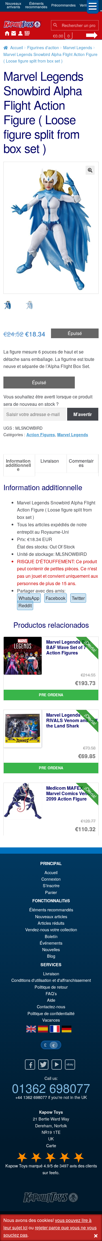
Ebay (70, 1064)
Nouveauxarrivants (13, 5)
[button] (90, 170)
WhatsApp (28, 598)
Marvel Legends (77, 47)
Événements (51, 943)
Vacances (51, 1020)
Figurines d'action (43, 47)
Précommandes (63, 5)
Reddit (25, 605)
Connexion (19, 33)
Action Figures (40, 434)
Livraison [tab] (50, 461)
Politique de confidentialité (51, 1013)
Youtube (57, 1064)
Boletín (51, 936)
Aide (51, 1000)
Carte (51, 1145)
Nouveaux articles (51, 916)
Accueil (5, 33)
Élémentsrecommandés (36, 5)
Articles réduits (51, 923)
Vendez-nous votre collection (51, 929)
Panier (51, 892)
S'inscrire (51, 885)
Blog (51, 956)
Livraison (51, 973)
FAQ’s (51, 993)
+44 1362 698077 (31, 1097)
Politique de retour (51, 987)
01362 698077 (51, 1087)
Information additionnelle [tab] (18, 465)
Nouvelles (26, 33)
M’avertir (82, 414)
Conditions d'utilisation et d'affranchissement (51, 980)
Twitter (78, 598)
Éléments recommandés (51, 909)
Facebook (55, 598)
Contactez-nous (12, 33)
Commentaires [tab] (81, 463)
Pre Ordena (51, 694)
